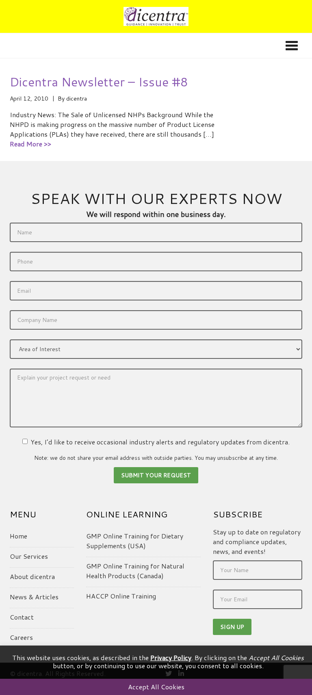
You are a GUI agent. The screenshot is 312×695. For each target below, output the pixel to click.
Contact (22, 617)
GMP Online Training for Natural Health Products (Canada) (135, 570)
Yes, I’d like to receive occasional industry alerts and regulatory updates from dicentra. (160, 441)
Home (18, 536)
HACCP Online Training (121, 596)
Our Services (29, 556)
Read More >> (30, 143)
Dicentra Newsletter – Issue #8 (99, 81)
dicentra (76, 98)
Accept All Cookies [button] (156, 686)
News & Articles (34, 596)
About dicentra (32, 576)
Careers (21, 637)
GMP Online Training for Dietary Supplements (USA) (134, 540)
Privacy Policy (170, 657)
